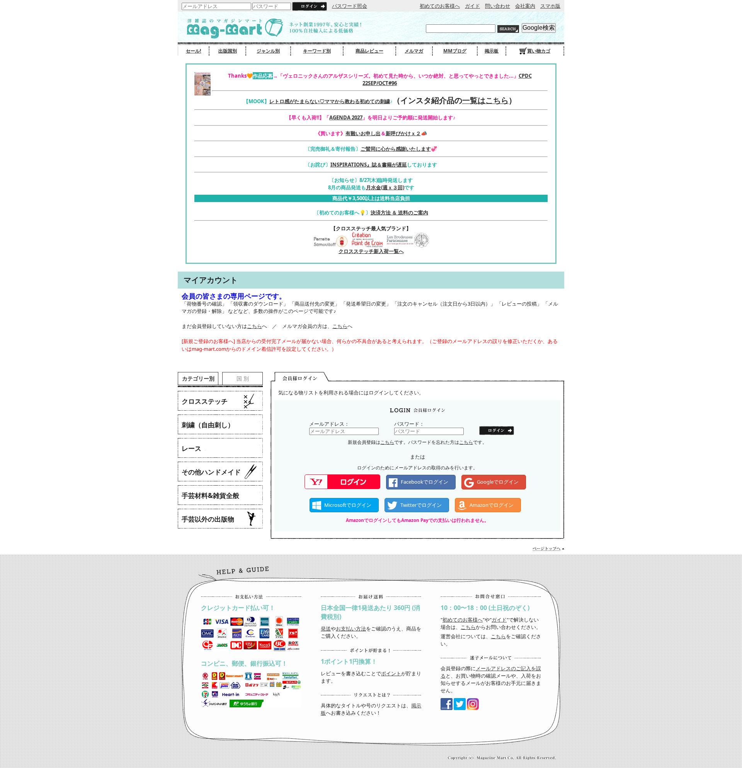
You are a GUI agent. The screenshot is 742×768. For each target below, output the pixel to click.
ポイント (391, 673)
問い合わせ (497, 5)
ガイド (472, 5)
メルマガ (414, 51)
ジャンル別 (268, 51)
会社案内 (525, 5)
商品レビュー (369, 51)
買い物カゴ (538, 51)
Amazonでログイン (492, 504)
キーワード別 (317, 51)
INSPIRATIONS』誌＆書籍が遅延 (368, 164)
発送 (326, 628)
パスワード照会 (349, 5)
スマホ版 (550, 5)
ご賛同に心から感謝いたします (396, 148)
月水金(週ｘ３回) (385, 187)
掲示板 (492, 51)
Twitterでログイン (421, 504)
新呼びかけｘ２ (403, 133)
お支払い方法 (351, 628)
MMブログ (454, 51)
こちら (254, 326)
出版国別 (227, 51)
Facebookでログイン (424, 481)
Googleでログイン (498, 481)
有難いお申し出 (363, 133)
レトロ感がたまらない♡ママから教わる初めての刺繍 (329, 101)
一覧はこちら (485, 100)
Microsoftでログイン (347, 504)
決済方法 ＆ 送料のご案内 (399, 212)
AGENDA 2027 (345, 117)
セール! (193, 51)
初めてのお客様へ (440, 5)
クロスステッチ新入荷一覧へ (371, 251)
